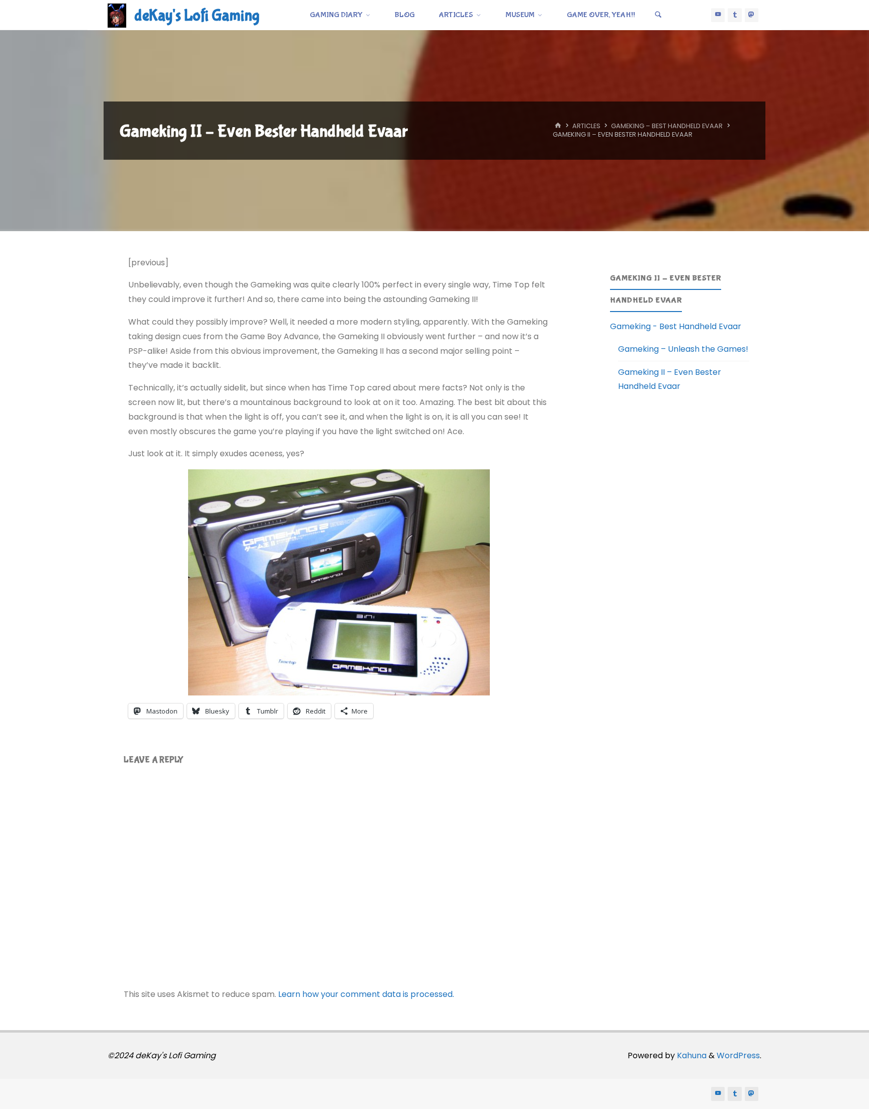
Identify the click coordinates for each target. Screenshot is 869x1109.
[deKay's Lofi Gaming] (117, 15)
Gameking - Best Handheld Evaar (675, 326)
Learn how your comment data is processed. (366, 994)
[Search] (658, 15)
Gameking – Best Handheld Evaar (667, 126)
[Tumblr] (735, 15)
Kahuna (691, 1055)
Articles (586, 126)
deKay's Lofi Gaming (196, 16)
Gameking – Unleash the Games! (683, 349)
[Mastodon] (752, 15)
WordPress (738, 1055)
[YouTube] (718, 15)
